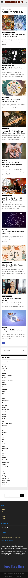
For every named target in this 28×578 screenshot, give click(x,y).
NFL (3, 441)
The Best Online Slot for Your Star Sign (12, 69)
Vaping (4, 476)
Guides (4, 416)
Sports (4, 464)
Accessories (5, 361)
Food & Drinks (5, 409)
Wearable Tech (6, 478)
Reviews (4, 453)
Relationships (5, 450)
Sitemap (3, 516)
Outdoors (4, 444)
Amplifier (4, 364)
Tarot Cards (9, 32)
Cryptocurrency (6, 396)
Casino (4, 391)
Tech (3, 469)
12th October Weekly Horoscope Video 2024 (13, 232)
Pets (3, 446)
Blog (3, 382)
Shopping (4, 457)
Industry (4, 425)
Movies (4, 434)
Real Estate (5, 448)
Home (3, 421)
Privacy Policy (4, 514)
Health (4, 418)
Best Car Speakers (7, 375)
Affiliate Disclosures (6, 512)
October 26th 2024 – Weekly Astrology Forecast (12, 331)
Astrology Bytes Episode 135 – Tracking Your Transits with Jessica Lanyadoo (12, 200)
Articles (4, 366)
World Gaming (6, 480)
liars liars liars (14, 2)
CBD (3, 393)
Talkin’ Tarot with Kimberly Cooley (11, 299)
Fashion (4, 403)
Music (3, 437)
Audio (3, 371)
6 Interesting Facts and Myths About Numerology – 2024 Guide (13, 132)
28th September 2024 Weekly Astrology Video (12, 266)
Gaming (4, 414)
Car (3, 387)
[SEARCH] (24, 350)
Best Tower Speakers (7, 380)
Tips (13, 32)
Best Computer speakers (8, 377)
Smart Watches (6, 460)
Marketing (4, 432)
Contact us (3, 518)
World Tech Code (6, 485)
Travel (4, 473)
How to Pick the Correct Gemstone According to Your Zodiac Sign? (12, 164)
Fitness (4, 407)
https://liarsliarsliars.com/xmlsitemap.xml (11, 537)
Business (4, 384)
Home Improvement (7, 423)
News (3, 439)
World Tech (5, 482)
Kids (3, 428)
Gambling (9, 65)
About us (3, 509)
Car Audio (4, 389)
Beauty (4, 373)
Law (3, 430)
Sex (3, 455)
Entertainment (5, 400)
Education (4, 398)
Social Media (5, 462)
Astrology (4, 32)
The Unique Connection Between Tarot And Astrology (13, 35)
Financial (4, 405)
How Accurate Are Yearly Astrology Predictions (11, 100)
